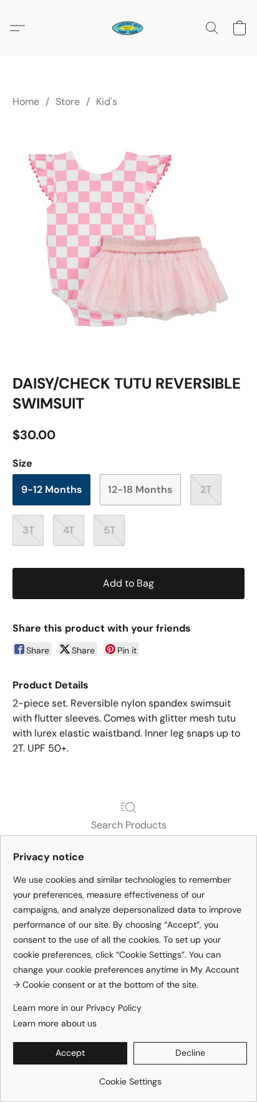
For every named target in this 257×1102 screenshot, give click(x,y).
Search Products (129, 824)
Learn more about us (55, 1023)
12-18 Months (140, 489)
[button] (128, 28)
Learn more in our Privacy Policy (77, 1007)
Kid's (106, 101)
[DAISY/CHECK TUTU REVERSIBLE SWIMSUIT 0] (128, 238)
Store (68, 101)
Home (25, 101)
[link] (130, 1077)
